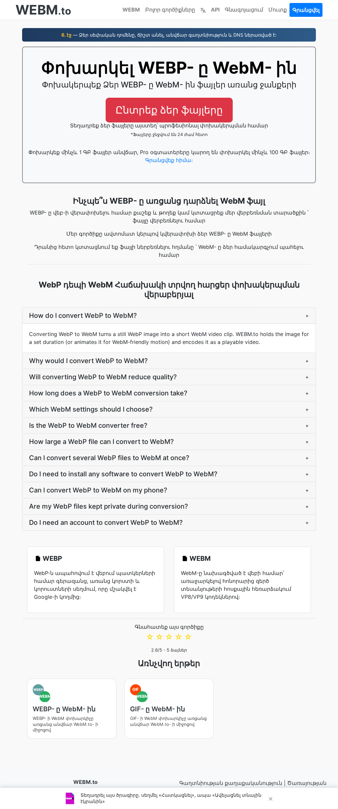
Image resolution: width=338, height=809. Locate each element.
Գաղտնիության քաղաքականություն (230, 783)
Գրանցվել (306, 10)
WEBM (131, 9)
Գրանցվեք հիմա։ (169, 160)
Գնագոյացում (244, 9)
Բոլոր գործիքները (170, 9)
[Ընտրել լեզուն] (203, 9)
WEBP (52, 558)
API (215, 9)
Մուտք (277, 9)
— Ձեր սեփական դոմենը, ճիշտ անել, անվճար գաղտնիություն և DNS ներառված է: (169, 35)
